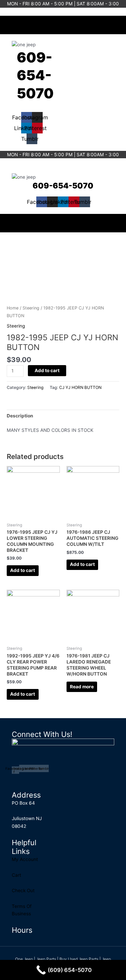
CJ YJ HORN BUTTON (80, 387)
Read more (82, 686)
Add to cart (47, 370)
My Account (25, 859)
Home (12, 307)
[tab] (63, 416)
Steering (31, 307)
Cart (16, 875)
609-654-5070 (35, 75)
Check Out (23, 890)
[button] (63, 23)
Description (20, 415)
